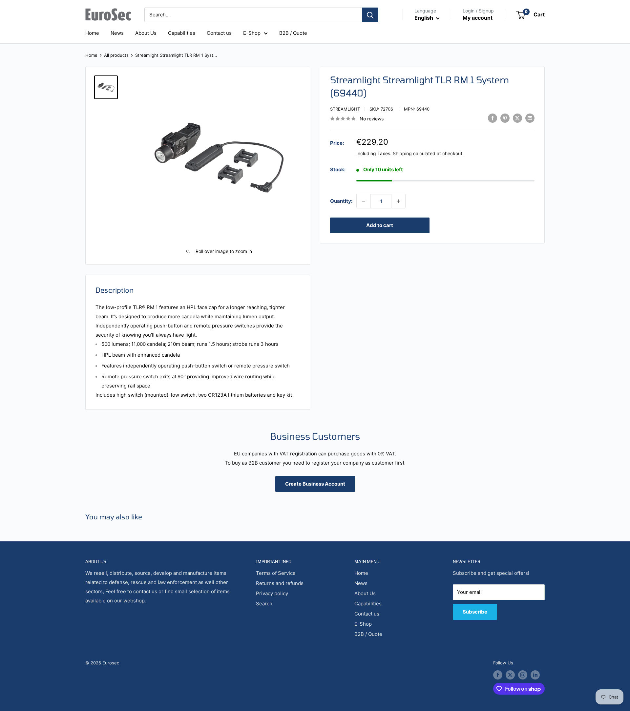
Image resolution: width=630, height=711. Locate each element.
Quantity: (341, 201)
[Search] (370, 15)
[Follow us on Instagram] (522, 675)
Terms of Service (276, 573)
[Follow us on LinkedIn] (535, 675)
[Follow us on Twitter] (510, 675)
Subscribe (475, 612)
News (117, 33)
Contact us (219, 33)
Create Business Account (315, 484)
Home (92, 33)
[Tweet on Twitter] (517, 118)
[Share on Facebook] (492, 118)
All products (116, 55)
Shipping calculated (414, 153)
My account (478, 17)
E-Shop (252, 33)
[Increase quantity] (398, 201)
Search (264, 603)
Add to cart (379, 225)
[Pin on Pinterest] (505, 118)
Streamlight (345, 109)
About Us (146, 33)
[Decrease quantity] (363, 201)
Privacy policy (272, 593)
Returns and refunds (280, 583)
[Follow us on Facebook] (497, 675)
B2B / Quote (293, 33)
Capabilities (181, 33)
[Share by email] (530, 118)
